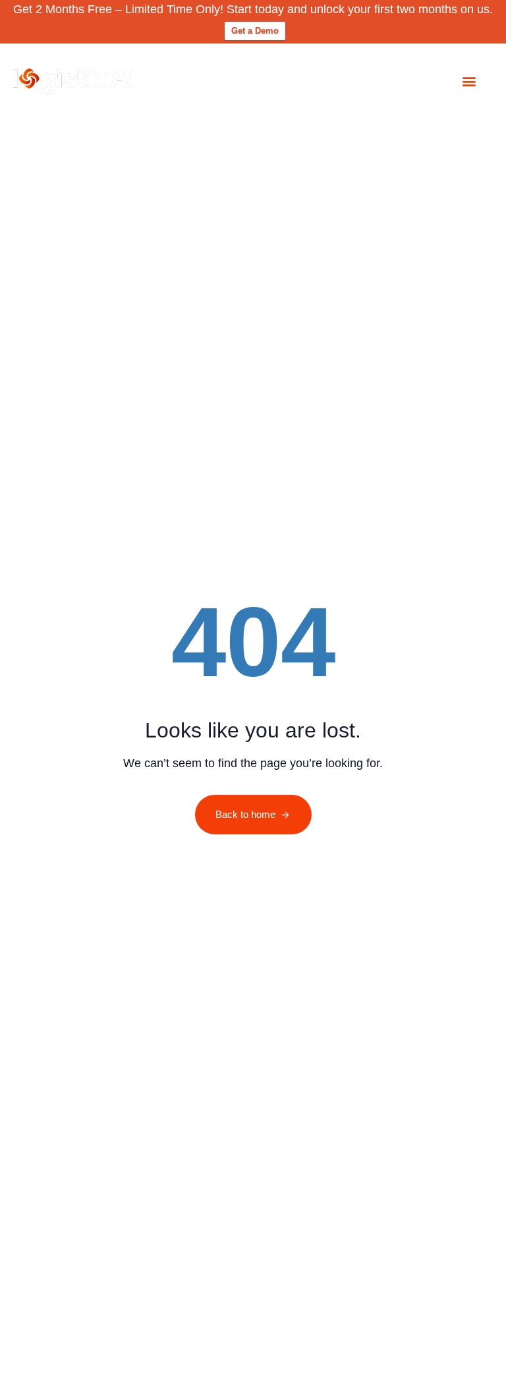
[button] (469, 81)
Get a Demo (255, 31)
